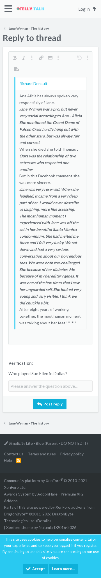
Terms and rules (42, 453)
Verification (20, 363)
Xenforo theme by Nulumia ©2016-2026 (41, 527)
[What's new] (94, 9)
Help (8, 460)
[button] (8, 9)
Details (43, 520)
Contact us (14, 453)
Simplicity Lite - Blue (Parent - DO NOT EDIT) (48, 443)
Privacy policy (72, 453)
